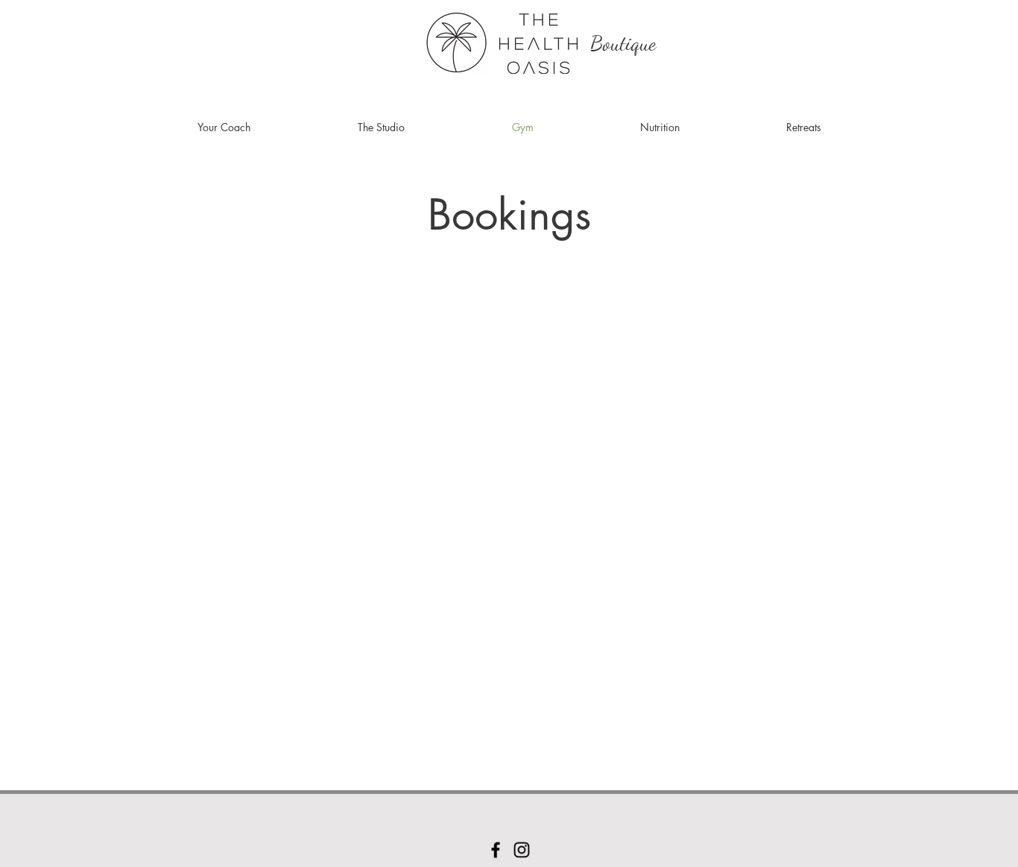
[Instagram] (521, 849)
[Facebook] (495, 849)
